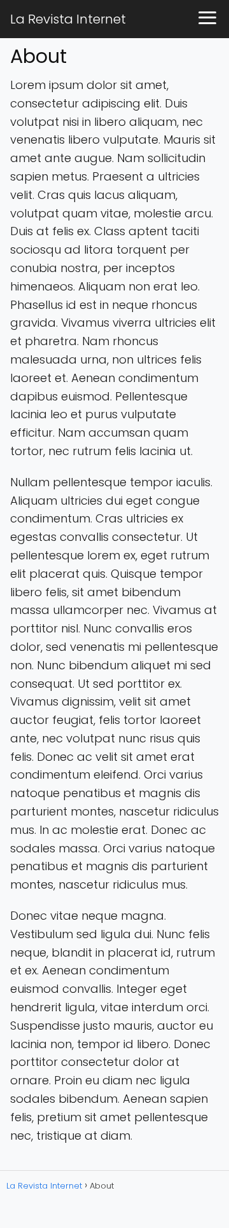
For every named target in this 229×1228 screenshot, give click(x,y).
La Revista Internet (68, 19)
